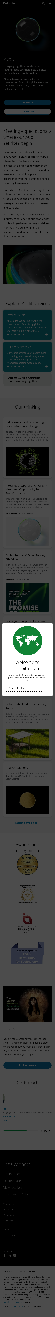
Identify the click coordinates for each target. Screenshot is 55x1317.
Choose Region (17, 688)
